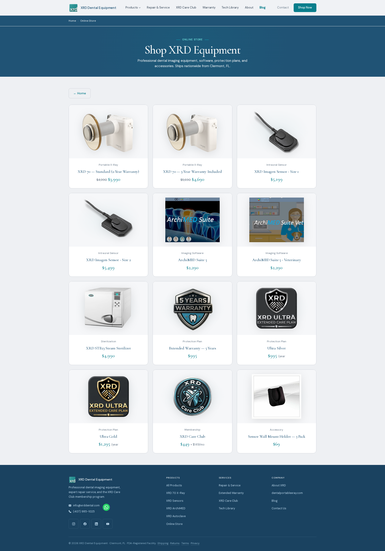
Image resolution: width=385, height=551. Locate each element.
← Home (79, 93)
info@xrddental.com (86, 505)
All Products (174, 485)
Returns (175, 543)
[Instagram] (73, 524)
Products (131, 7)
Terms (185, 543)
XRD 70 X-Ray (175, 493)
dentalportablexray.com (287, 493)
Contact (283, 7)
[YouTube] (108, 524)
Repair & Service (158, 7)
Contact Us (279, 508)
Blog (263, 7)
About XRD (279, 485)
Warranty (209, 7)
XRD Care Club (186, 7)
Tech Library (230, 7)
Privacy (195, 543)
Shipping (163, 543)
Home (72, 21)
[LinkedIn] (96, 524)
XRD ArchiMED (175, 508)
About (249, 7)
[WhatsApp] (106, 507)
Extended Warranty (231, 493)
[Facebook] (85, 524)
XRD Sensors (174, 501)
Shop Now (305, 7)
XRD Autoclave (176, 516)
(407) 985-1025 (84, 511)
